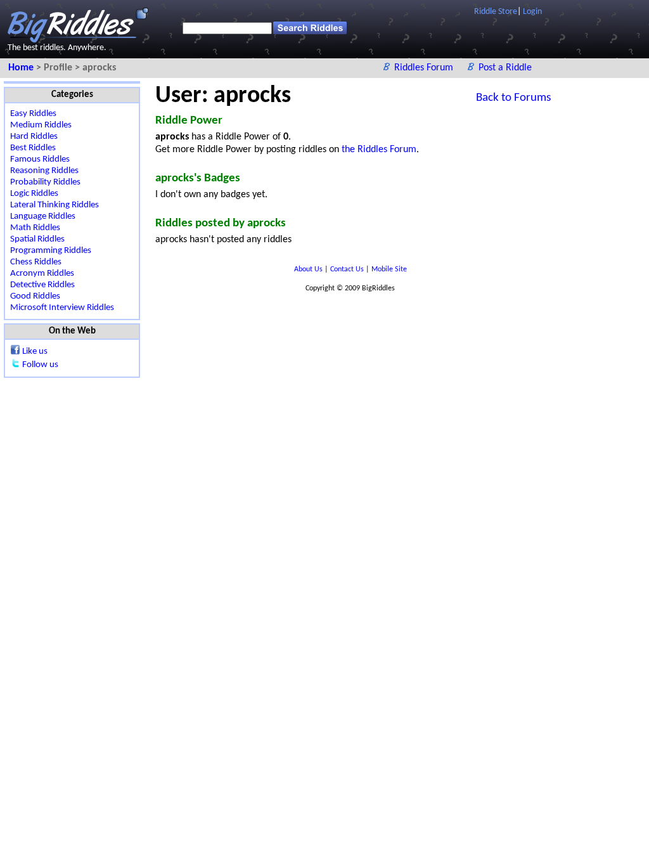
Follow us (40, 365)
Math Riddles (35, 228)
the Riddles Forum (379, 150)
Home (22, 68)
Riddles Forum (425, 68)
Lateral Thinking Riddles (54, 205)
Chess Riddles (35, 262)
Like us (35, 351)
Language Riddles (42, 216)
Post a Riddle (505, 68)
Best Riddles (33, 148)
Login (532, 11)
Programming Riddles (50, 250)
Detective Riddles (42, 285)
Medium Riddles (41, 125)
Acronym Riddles (42, 273)
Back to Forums (513, 98)
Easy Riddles (33, 114)
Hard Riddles (34, 136)
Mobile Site (389, 269)
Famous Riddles (40, 159)
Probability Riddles (45, 182)
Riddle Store (495, 11)
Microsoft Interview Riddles (62, 308)
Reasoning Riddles (44, 171)
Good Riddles (35, 296)
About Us (309, 269)
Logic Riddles (34, 193)
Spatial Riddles (37, 239)
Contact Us (348, 269)
